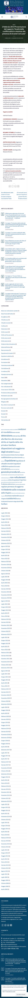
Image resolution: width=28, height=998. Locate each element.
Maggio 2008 (4, 886)
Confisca (3, 326)
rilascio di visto (14, 493)
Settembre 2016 (5, 774)
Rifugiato (3, 401)
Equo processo (5, 350)
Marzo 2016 (4, 783)
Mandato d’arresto (6, 374)
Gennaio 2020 (5, 719)
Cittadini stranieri (6, 323)
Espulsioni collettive (6, 356)
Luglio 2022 (4, 637)
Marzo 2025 (4, 558)
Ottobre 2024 (5, 570)
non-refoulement (18, 477)
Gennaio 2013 (5, 865)
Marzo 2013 (4, 862)
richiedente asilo (8, 489)
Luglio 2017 (4, 752)
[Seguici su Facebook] (2, 925)
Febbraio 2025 (5, 561)
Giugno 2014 (4, 825)
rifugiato (8, 493)
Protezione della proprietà (8, 392)
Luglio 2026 (4, 513)
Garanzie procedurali (6, 365)
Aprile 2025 (4, 555)
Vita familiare (4, 420)
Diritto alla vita (5, 338)
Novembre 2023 (5, 595)
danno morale (16, 432)
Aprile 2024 (4, 582)
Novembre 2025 (5, 537)
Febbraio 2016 (5, 786)
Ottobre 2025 (5, 540)
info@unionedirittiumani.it (10, 944)
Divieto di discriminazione (8, 344)
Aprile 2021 (4, 683)
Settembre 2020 (5, 704)
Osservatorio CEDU (6, 389)
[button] (2, 17)
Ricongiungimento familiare (8, 398)
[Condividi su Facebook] (12, 186)
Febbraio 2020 (5, 716)
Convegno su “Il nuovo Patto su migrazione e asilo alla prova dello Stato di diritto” (15, 277)
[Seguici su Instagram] (5, 925)
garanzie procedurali (10, 472)
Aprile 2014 (4, 831)
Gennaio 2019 (5, 731)
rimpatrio (3, 495)
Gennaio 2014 (5, 840)
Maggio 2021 (4, 680)
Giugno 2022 (4, 640)
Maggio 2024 (4, 579)
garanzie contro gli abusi (14, 469)
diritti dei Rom (16, 436)
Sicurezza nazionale (6, 408)
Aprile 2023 (4, 613)
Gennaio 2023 (5, 622)
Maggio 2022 (4, 643)
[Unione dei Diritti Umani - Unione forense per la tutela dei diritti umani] (14, 17)
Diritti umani (4, 332)
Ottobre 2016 (5, 771)
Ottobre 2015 (5, 798)
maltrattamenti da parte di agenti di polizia (15, 474)
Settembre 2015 (5, 801)
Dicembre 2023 (5, 592)
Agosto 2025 (4, 546)
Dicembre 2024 (5, 564)
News (14, 24)
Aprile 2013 (4, 859)
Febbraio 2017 (5, 762)
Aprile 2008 (4, 889)
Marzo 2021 (4, 686)
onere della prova (4, 480)
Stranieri (3, 411)
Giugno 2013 (4, 853)
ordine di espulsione (13, 480)
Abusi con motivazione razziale (9, 310)
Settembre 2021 (5, 667)
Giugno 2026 (4, 516)
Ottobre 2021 (5, 664)
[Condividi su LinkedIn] (18, 186)
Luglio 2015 (4, 804)
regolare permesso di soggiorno (12, 487)
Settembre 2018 (5, 737)
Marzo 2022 (4, 649)
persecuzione (3, 482)
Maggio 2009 (4, 880)
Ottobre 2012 (5, 868)
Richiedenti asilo (5, 395)
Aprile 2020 (4, 713)
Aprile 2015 (4, 813)
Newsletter (4, 380)
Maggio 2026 (4, 519)
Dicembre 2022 (5, 625)
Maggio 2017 (4, 755)
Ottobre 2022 (5, 631)
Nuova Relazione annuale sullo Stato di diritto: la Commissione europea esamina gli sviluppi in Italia (15, 242)
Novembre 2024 (5, 567)
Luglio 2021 (4, 674)
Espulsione (10, 460)
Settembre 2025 (5, 543)
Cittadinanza (4, 320)
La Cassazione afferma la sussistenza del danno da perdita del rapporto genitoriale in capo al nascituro (16, 260)
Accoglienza (4, 317)
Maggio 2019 (4, 725)
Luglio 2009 (4, 877)
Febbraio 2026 (5, 528)
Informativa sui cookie (10, 991)
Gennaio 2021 (5, 692)
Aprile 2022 (4, 646)
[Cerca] (26, 16)
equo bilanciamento (16, 457)
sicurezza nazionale (12, 496)
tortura (19, 498)
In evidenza (4, 371)
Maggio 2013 (4, 856)
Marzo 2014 (4, 834)
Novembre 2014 (5, 816)
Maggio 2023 (4, 610)
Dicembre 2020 (5, 695)
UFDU (22, 38)
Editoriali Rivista (5, 347)
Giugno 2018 (4, 740)
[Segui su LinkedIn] (11, 925)
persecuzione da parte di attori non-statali (14, 482)
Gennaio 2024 (5, 589)
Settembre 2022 (5, 634)
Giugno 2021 (4, 677)
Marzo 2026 (4, 525)
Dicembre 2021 (5, 658)
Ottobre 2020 (5, 701)
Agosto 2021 (4, 671)
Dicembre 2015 (5, 792)
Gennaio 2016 (5, 789)
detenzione (6, 435)
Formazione (4, 362)
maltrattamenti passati (5, 477)
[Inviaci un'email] (8, 925)
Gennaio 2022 (5, 655)
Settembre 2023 (5, 598)
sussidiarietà (11, 498)
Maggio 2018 (4, 743)
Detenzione (4, 329)
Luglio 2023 (4, 604)
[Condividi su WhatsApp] (9, 186)
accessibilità (15, 429)
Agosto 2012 (4, 871)
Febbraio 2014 (5, 837)
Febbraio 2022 (5, 652)
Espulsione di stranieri (7, 353)
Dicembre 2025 (5, 534)
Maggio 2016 (4, 777)
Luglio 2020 (4, 707)
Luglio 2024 (4, 576)
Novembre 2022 (5, 628)
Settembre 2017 (5, 749)
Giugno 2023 (4, 607)
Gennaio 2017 (5, 765)
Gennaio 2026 (5, 531)
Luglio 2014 (4, 822)
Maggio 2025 (4, 552)
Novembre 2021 (5, 661)
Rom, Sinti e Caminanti (7, 405)
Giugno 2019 (4, 722)
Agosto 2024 (4, 573)
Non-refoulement (6, 386)
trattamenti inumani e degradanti (10, 501)
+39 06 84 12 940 (7, 940)
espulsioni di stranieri (14, 466)
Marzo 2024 (4, 585)
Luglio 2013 (4, 850)
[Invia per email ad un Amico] (15, 186)
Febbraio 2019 (5, 728)
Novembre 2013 (5, 844)
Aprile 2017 (4, 759)
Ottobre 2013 (5, 847)
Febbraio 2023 (5, 619)
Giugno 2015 (4, 807)
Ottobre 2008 (5, 883)
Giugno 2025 (4, 549)
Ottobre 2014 (5, 819)
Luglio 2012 (4, 874)
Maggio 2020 (4, 710)
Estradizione (4, 359)
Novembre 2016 (5, 768)
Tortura (3, 417)
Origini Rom (22, 480)
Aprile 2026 (4, 522)
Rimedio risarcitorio (21, 493)
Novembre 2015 (5, 795)
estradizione (5, 469)
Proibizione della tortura (8, 484)
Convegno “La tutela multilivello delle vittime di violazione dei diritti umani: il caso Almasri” (15, 234)
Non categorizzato (6, 383)
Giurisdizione (4, 368)
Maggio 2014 (4, 828)
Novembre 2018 (5, 734)
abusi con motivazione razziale (7, 429)
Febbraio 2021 (5, 689)
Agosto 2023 (4, 601)
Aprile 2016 (4, 780)
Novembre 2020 (5, 698)
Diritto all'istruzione (6, 335)
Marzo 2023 (4, 616)
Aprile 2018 (4, 746)
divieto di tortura (15, 455)
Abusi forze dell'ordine (7, 313)
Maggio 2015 (4, 810)
